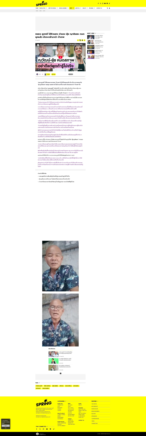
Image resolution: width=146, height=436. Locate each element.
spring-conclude (83, 410)
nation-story (71, 416)
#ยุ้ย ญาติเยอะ (47, 386)
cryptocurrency (62, 425)
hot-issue (70, 405)
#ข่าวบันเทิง (76, 386)
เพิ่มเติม (3, 423)
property (60, 424)
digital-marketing (62, 423)
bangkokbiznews (95, 411)
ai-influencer (82, 416)
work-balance (71, 424)
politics (70, 413)
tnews (93, 421)
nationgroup (95, 406)
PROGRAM (81, 408)
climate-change (61, 414)
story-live (81, 417)
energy (59, 416)
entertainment (71, 414)
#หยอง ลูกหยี (39, 386)
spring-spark (82, 414)
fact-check (70, 407)
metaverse (60, 407)
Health (80, 403)
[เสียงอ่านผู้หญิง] (47, 74)
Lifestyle (70, 418)
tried (80, 412)
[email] (84, 40)
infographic (71, 410)
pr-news (70, 411)
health (80, 405)
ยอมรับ (6, 425)
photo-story (71, 409)
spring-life (70, 420)
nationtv (94, 413)
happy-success (82, 409)
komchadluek (95, 408)
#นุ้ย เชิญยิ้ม (55, 386)
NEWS (41, 10)
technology (60, 405)
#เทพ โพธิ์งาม (68, 386)
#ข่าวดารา (38, 388)
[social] (98, 3)
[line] (82, 40)
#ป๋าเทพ (61, 386)
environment (61, 417)
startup (59, 409)
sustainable (60, 418)
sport (69, 406)
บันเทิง (44, 10)
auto (59, 406)
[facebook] (78, 40)
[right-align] (107, 8)
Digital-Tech (60, 403)
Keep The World (61, 413)
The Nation (94, 404)
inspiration (70, 423)
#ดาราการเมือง (46, 388)
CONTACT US (81, 420)
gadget (59, 410)
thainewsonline (95, 418)
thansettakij (95, 423)
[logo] (41, 3)
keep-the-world (82, 413)
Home (37, 10)
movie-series (71, 421)
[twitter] (80, 40)
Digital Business (61, 421)
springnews (94, 416)
